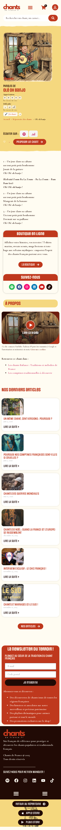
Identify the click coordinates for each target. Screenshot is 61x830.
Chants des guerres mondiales (21, 493)
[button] (30, 7)
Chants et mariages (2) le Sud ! (21, 604)
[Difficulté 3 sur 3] (14, 107)
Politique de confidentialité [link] (44, 822)
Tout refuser (44, 813)
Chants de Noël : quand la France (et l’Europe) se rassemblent (29, 531)
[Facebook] (19, 287)
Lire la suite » (11, 427)
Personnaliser (16, 823)
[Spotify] (24, 134)
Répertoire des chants (22, 119)
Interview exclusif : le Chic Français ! (25, 568)
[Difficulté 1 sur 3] (5, 107)
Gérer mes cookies (38, 349)
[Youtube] (42, 287)
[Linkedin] (34, 287)
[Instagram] (27, 287)
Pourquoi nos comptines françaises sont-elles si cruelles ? (30, 456)
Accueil (6, 119)
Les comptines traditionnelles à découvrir (30, 373)
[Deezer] (33, 134)
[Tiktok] (49, 287)
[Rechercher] (53, 18)
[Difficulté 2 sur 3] (10, 107)
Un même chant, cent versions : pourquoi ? (28, 419)
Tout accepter (16, 813)
